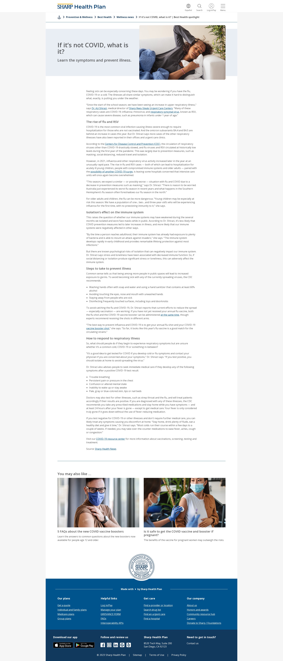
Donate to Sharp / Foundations (204, 623)
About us (192, 605)
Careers (191, 618)
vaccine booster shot (97, 328)
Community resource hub (201, 614)
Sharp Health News (105, 448)
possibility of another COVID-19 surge (112, 171)
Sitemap (137, 655)
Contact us (193, 643)
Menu (223, 10)
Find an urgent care (154, 614)
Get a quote (63, 605)
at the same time (170, 314)
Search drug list (152, 609)
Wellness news (125, 17)
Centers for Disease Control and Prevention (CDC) (132, 144)
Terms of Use (156, 655)
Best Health (105, 17)
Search (199, 10)
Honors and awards (198, 609)
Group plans (64, 618)
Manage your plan (111, 609)
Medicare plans (65, 614)
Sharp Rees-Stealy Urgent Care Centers (151, 108)
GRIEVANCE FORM (111, 614)
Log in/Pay (211, 10)
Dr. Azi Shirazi (99, 108)
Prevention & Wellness (79, 17)
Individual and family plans (72, 609)
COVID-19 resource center (110, 438)
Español (188, 10)
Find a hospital (152, 618)
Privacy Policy (178, 655)
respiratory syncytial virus (164, 111)
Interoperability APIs (112, 623)
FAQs (103, 618)
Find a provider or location (158, 605)
